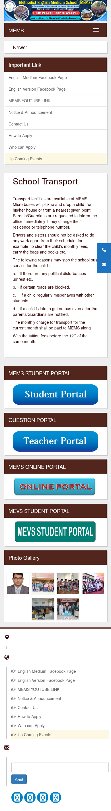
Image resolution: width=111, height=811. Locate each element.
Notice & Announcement (30, 112)
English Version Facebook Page (37, 89)
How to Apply (20, 135)
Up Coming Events (25, 158)
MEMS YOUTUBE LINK (29, 100)
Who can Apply (22, 147)
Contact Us (18, 124)
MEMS (16, 30)
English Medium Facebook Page (38, 77)
